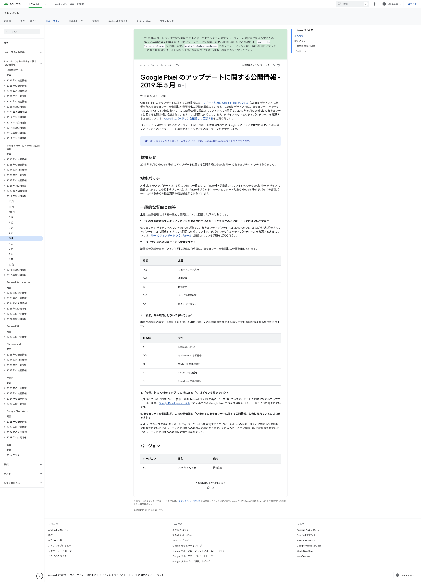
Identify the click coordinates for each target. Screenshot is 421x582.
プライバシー (121, 575)
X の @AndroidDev (182, 535)
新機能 (7, 21)
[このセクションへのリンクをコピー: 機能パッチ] (163, 179)
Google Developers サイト (219, 141)
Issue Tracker (303, 556)
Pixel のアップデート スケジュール (171, 235)
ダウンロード (55, 540)
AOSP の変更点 (222, 50)
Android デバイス (118, 21)
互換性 (95, 21)
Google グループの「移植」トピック (192, 561)
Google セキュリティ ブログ (187, 545)
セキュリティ (53, 21)
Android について (57, 575)
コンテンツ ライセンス (189, 501)
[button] (19, 52)
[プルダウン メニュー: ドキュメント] (46, 4)
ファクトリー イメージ (60, 550)
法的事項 (91, 575)
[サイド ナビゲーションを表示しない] (39, 576)
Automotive (144, 21)
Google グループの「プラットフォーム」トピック (198, 550)
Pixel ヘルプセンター (307, 535)
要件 (50, 535)
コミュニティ (77, 575)
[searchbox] (22, 31)
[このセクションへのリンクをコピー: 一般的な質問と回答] (179, 208)
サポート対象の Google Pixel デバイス (225, 103)
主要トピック (76, 21)
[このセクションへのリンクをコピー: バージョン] (163, 446)
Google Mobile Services (309, 545)
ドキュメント (35, 3)
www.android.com (306, 540)
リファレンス (167, 21)
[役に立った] (273, 65)
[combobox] (352, 4)
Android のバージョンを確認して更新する (188, 118)
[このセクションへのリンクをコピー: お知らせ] (159, 158)
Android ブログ (180, 540)
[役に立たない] (278, 65)
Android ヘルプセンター (309, 529)
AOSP (143, 65)
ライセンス (105, 575)
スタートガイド (28, 21)
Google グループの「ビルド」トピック (193, 556)
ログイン (412, 3)
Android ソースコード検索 (69, 3)
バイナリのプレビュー (59, 545)
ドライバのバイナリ (58, 556)
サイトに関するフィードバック (147, 575)
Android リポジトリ (58, 529)
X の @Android (180, 529)
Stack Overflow (305, 550)
